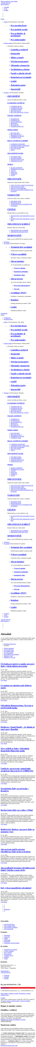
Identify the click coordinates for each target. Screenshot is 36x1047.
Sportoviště (15, 89)
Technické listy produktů (21, 247)
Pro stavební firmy (19, 25)
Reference (6, 242)
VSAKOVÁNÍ (13, 195)
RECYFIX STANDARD (17, 147)
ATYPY (13, 175)
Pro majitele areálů (9, 651)
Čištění (6, 938)
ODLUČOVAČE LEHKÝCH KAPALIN (22, 185)
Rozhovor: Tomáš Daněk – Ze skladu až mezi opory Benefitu (18, 728)
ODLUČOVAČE (14, 179)
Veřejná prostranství (19, 61)
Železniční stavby (18, 85)
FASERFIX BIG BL (16, 106)
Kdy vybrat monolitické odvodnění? (16, 888)
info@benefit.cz (5, 971)
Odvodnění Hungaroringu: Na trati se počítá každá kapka (17, 706)
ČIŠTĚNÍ (11, 209)
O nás (5, 9)
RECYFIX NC (15, 125)
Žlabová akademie (9, 648)
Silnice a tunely (17, 57)
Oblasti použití (8, 43)
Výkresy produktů (18, 254)
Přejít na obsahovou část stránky (9, 1)
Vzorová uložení (19, 268)
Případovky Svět (8, 656)
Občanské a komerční (20, 65)
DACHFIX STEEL (16, 156)
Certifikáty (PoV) (8, 955)
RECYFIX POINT (16, 148)
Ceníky (14, 307)
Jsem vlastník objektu (9, 926)
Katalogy (15, 300)
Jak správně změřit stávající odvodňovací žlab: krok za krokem (15, 850)
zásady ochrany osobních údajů (11, 1001)
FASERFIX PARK (16, 137)
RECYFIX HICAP (16, 111)
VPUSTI (13, 170)
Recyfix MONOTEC (16, 122)
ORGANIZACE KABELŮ (18, 224)
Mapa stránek (4, 993)
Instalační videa (19, 275)
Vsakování (7, 937)
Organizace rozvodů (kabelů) (11, 943)
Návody (17, 289)
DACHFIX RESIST (16, 158)
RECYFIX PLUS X (16, 134)
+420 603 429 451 (5, 972)
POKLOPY (14, 172)
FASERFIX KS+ (15, 120)
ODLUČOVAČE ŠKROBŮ (18, 188)
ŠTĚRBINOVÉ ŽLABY (17, 136)
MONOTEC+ (14, 123)
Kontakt (6, 10)
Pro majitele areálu (19, 29)
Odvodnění (7, 935)
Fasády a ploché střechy (21, 73)
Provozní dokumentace (22, 285)
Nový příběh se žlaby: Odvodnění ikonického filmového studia (15, 749)
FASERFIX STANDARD (18, 144)
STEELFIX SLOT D (16, 161)
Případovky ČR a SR (9, 657)
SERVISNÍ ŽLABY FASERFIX (19, 230)
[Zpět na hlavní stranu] (2, 19)
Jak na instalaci (17, 261)
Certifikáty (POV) (18, 293)
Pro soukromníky (18, 40)
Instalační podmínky (21, 271)
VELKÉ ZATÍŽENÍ (14, 116)
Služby (6, 22)
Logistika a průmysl (19, 49)
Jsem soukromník (8, 929)
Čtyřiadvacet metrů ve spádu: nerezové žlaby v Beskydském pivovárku (17, 665)
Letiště (14, 81)
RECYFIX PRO (15, 133)
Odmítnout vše (5, 1019)
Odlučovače (7, 940)
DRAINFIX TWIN (16, 201)
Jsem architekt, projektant (10, 927)
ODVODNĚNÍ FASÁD (15, 153)
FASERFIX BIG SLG (17, 108)
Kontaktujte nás (5, 987)
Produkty (6, 92)
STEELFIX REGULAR (17, 159)
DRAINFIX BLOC (16, 203)
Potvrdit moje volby (12, 1045)
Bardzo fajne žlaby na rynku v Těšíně (17, 810)
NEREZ (10, 164)
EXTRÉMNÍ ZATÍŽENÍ (15, 103)
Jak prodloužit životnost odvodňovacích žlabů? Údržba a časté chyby (18, 869)
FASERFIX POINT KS (17, 126)
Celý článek (4, 680)
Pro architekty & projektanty (18, 34)
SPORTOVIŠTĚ (14, 235)
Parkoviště (15, 53)
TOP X (13, 150)
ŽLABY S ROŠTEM (16, 167)
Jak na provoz (17, 279)
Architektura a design (20, 69)
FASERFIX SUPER (16, 109)
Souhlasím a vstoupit (19, 1019)
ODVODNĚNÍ (13, 96)
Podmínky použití (13, 993)
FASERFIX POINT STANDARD (20, 145)
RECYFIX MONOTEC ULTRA (20, 112)
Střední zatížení (12, 130)
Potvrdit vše (4, 1045)
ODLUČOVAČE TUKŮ (17, 187)
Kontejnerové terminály (21, 77)
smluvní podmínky (25, 1001)
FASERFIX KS (15, 119)
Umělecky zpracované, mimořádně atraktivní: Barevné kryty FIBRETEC (17, 769)
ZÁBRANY (14, 173)
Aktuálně (6, 7)
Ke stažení (7, 243)
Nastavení (11, 1019)
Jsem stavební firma (9, 924)
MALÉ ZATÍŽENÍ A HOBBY (17, 141)
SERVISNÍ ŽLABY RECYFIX (19, 232)
